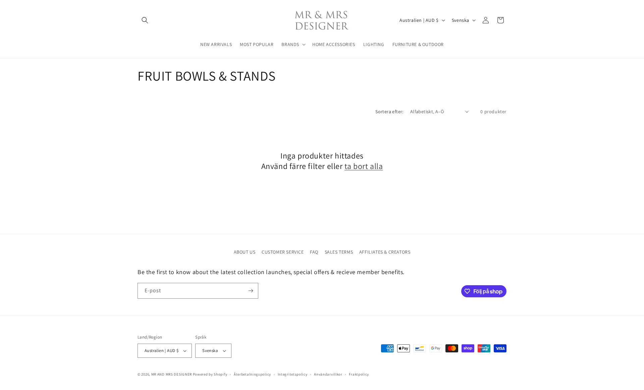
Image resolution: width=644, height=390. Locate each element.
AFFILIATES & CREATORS (385, 252)
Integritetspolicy (293, 374)
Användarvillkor (328, 374)
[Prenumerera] (250, 291)
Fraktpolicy (359, 374)
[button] (145, 20)
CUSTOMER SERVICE (283, 252)
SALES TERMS (339, 252)
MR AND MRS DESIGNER (171, 374)
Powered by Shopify (210, 374)
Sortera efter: (389, 112)
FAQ (314, 252)
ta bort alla (363, 166)
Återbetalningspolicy (252, 374)
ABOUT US (245, 252)
